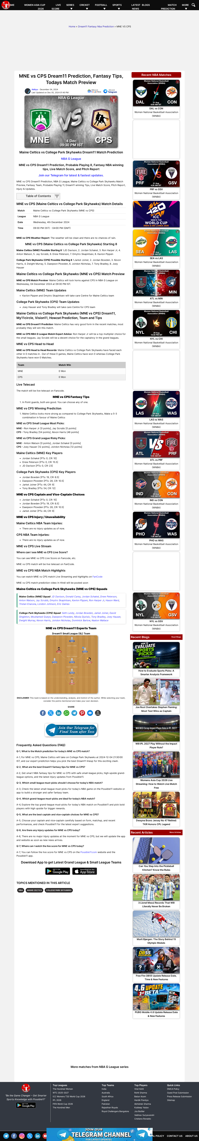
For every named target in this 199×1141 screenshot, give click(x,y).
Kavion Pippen (80, 600)
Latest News (135, 6)
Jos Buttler (139, 1111)
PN (83, 712)
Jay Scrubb (42, 600)
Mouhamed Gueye (41, 616)
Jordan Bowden (84, 612)
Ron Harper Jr (96, 600)
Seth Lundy (68, 612)
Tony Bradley (98, 616)
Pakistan (106, 1104)
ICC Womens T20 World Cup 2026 (69, 1096)
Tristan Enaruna (27, 603)
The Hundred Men (61, 1107)
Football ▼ (101, 6)
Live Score (56, 6)
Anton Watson (27, 600)
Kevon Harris (44, 620)
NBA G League (71, 159)
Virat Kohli (139, 1089)
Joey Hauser (113, 616)
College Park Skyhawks (58, 890)
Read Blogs (176, 637)
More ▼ (185, 6)
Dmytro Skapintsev (60, 600)
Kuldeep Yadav (141, 1107)
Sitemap (171, 1100)
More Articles (175, 832)
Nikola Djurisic (82, 616)
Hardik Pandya (141, 1100)
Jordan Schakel (90, 596)
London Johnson (46, 603)
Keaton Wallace (100, 620)
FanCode (97, 576)
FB (43, 712)
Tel (6, 1135)
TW (51, 712)
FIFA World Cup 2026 (63, 1104)
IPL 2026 (57, 1100)
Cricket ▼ (85, 6)
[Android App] (26, 1108)
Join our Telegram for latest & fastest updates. (71, 175)
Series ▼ (70, 6)
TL (75, 712)
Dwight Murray (27, 620)
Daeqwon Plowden (62, 616)
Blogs (146, 4)
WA (67, 712)
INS (22, 1135)
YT (46, 1135)
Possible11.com (88, 852)
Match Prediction (169, 6)
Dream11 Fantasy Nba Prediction (96, 26)
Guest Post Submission (178, 1092)
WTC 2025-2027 (61, 1092)
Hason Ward (112, 600)
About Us (191, 1135)
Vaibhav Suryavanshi (144, 1115)
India (104, 1089)
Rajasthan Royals (110, 1107)
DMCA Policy (173, 1089)
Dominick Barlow (81, 620)
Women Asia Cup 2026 (34, 6)
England (105, 1100)
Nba (21, 890)
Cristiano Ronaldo (142, 1118)
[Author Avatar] (27, 93)
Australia (106, 1092)
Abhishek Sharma (142, 1104)
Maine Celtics (34, 890)
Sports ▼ (117, 6)
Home (10, 4)
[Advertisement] (99, 16)
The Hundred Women (63, 1089)
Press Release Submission (179, 1096)
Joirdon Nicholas (61, 620)
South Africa (107, 1096)
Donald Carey (73, 596)
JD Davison (58, 596)
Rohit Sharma (140, 1092)
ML (90, 712)
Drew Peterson (108, 596)
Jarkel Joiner (101, 612)
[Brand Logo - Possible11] (26, 1091)
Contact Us (174, 1135)
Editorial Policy (153, 1135)
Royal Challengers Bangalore (115, 1111)
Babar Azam (140, 1096)
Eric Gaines (63, 603)
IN (38, 1135)
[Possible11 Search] (194, 5)
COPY (98, 712)
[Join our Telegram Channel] (71, 730)
